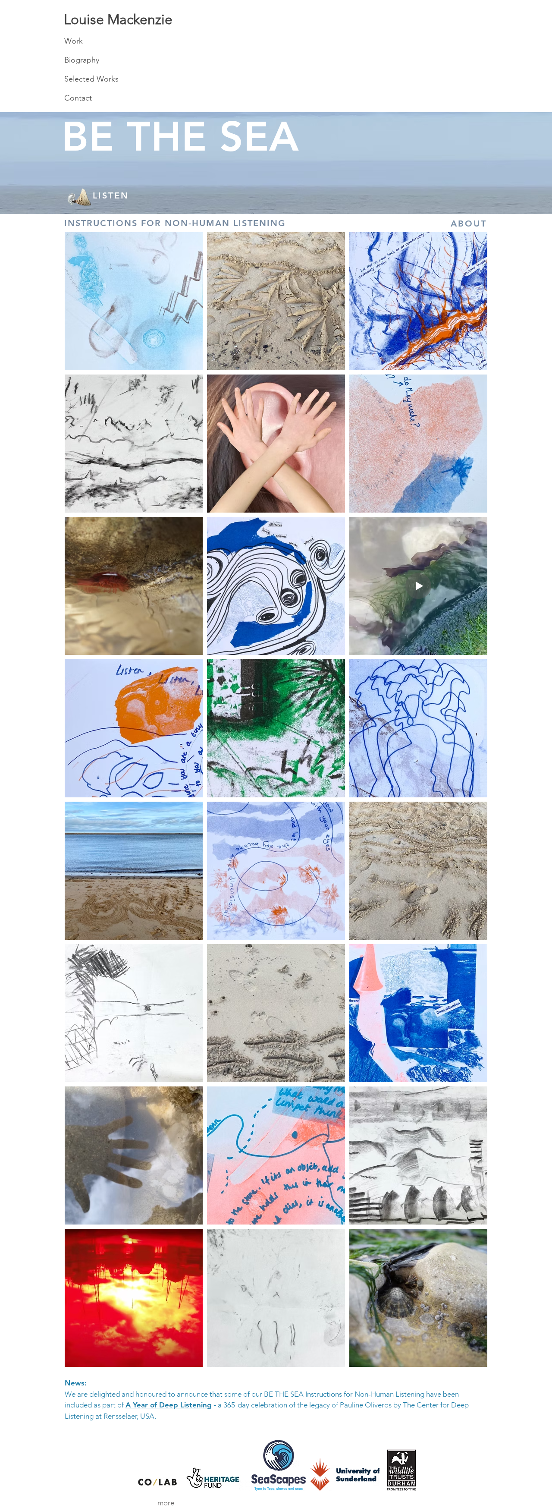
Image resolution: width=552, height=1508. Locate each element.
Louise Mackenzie (118, 19)
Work (73, 41)
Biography (81, 60)
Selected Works (91, 79)
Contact (78, 98)
